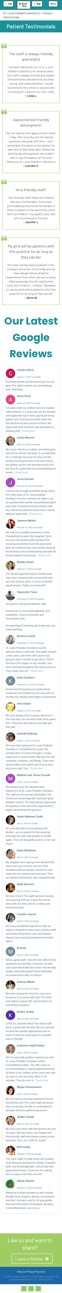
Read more (28, 431)
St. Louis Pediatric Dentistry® (22, 13)
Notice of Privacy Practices (31, 1271)
